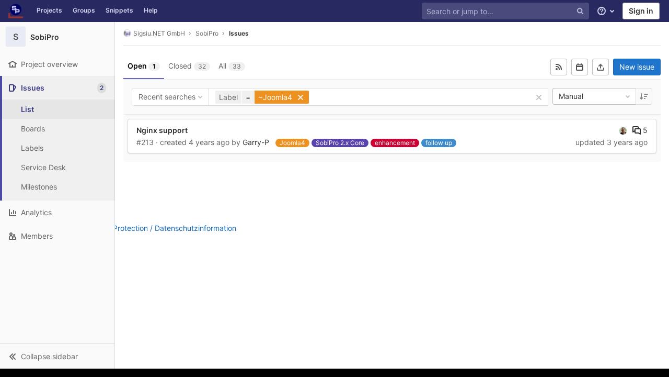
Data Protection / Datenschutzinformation (165, 228)
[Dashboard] (15, 11)
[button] (57, 356)
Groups (84, 10)
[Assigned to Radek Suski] (623, 130)
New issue (636, 66)
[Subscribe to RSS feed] (558, 67)
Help (151, 10)
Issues (239, 33)
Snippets (119, 10)
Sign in (641, 10)
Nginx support (162, 130)
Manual (571, 96)
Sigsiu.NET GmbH (159, 33)
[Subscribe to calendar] (579, 67)
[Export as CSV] (600, 67)
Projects (49, 10)
